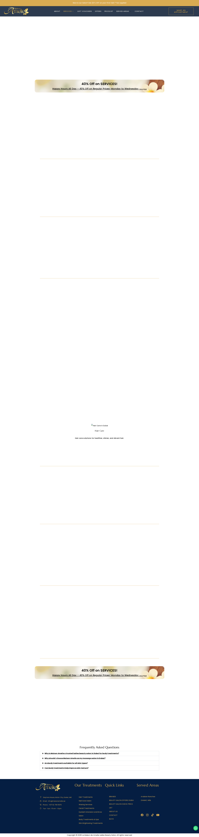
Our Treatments (88, 785)
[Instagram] (147, 815)
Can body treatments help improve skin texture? (67, 768)
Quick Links (114, 785)
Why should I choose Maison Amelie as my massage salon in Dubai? (75, 758)
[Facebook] (142, 815)
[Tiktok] (152, 815)
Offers (98, 11)
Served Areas (122, 11)
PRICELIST (108, 11)
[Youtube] (157, 815)
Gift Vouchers (84, 11)
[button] (99, 753)
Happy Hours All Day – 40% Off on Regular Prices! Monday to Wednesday (99, 88)
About (57, 11)
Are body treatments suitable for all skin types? (66, 763)
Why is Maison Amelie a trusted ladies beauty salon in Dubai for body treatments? (82, 753)
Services (67, 11)
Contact (139, 11)
